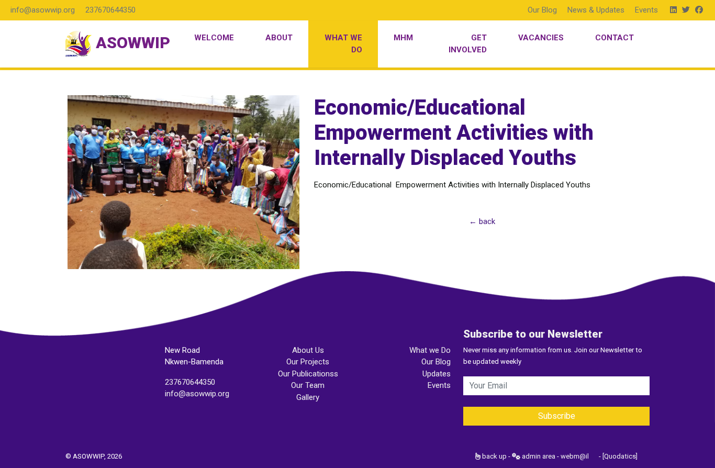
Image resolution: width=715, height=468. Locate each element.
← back (482, 221)
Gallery (307, 397)
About (279, 37)
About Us (308, 350)
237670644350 (110, 10)
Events (646, 10)
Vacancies (541, 37)
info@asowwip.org (42, 10)
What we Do (430, 350)
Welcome (214, 37)
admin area (537, 456)
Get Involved (468, 43)
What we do (343, 43)
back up (494, 456)
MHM (403, 37)
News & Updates (595, 10)
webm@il (575, 456)
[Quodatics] (620, 456)
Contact (614, 37)
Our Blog (542, 10)
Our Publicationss (308, 373)
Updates (436, 373)
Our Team (308, 385)
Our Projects (307, 361)
